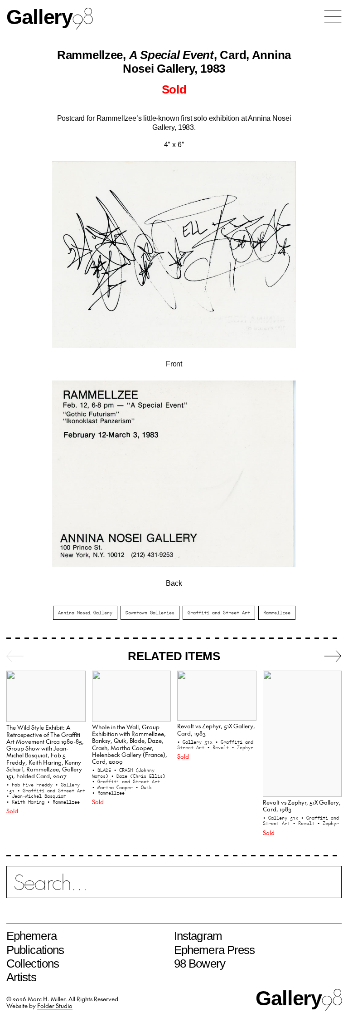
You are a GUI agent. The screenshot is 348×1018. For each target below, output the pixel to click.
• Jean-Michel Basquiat (36, 796)
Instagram (198, 935)
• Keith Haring (26, 802)
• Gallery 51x (196, 742)
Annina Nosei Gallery (85, 612)
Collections (32, 963)
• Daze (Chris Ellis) (138, 776)
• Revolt (219, 747)
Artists (21, 977)
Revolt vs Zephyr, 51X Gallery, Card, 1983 (216, 729)
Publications (35, 950)
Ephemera (31, 935)
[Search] (174, 887)
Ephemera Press (214, 950)
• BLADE (103, 770)
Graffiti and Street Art (219, 612)
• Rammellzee (63, 802)
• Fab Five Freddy (30, 784)
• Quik (143, 787)
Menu (333, 16)
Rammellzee (276, 612)
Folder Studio (54, 1005)
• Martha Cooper (113, 787)
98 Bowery (199, 963)
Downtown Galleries (150, 612)
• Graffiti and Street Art (51, 790)
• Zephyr (242, 747)
